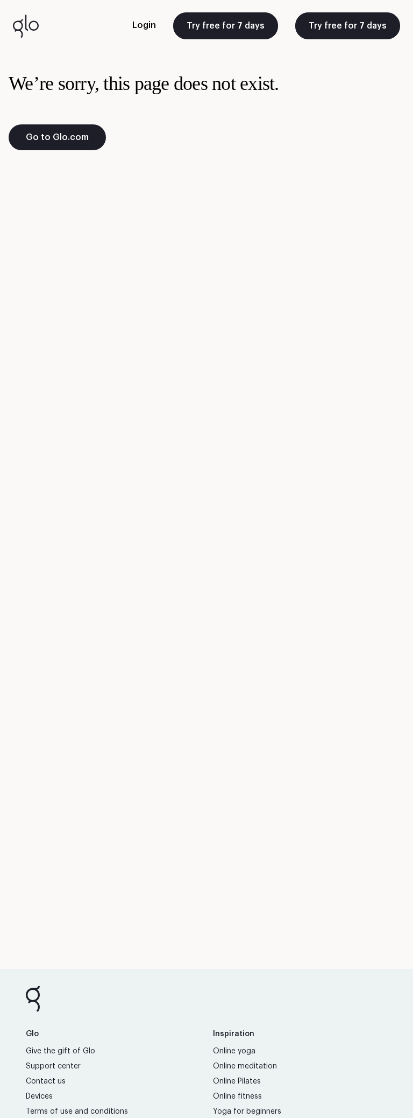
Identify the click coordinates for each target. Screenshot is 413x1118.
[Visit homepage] (26, 26)
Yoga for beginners (247, 1111)
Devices (39, 1096)
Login (144, 25)
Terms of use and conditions (77, 1111)
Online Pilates (237, 1081)
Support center (53, 1066)
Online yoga (234, 1051)
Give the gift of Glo (60, 1051)
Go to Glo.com (57, 137)
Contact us (46, 1081)
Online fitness (237, 1096)
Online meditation (245, 1066)
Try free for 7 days (226, 26)
